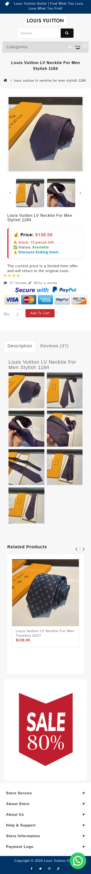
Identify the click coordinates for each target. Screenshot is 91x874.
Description (20, 345)
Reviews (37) (54, 345)
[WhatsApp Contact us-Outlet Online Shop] (78, 861)
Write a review (45, 283)
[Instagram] (49, 869)
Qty (6, 314)
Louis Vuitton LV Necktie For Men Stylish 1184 (42, 364)
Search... (67, 33)
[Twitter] (40, 869)
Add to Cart (40, 313)
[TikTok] (58, 869)
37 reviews (18, 283)
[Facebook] (32, 869)
